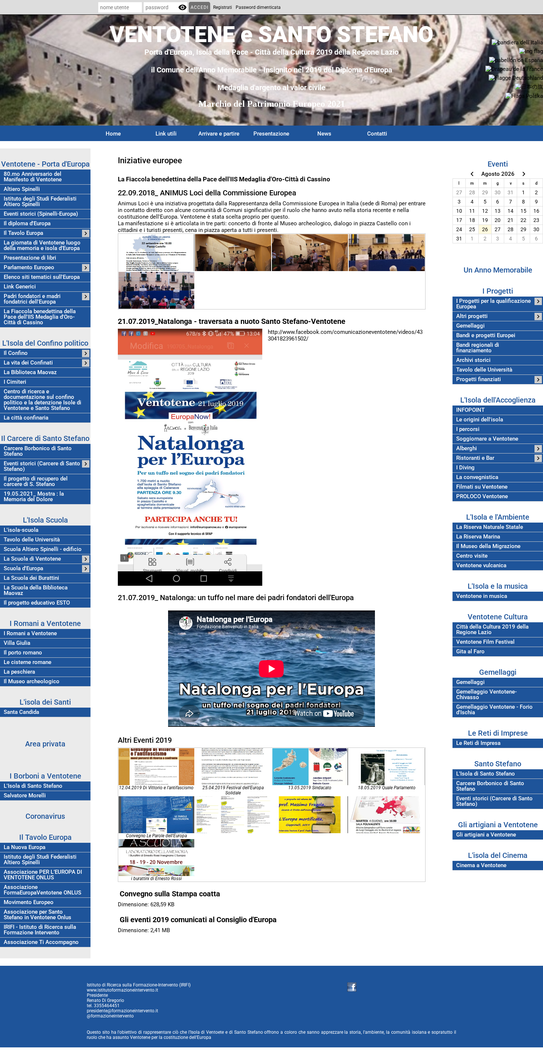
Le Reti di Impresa (478, 743)
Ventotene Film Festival (485, 642)
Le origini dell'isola (479, 419)
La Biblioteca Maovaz (30, 372)
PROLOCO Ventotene (482, 496)
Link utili (166, 133)
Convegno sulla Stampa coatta (170, 893)
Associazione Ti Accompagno (41, 942)
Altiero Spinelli (22, 189)
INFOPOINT (470, 410)
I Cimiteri (15, 382)
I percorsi (467, 429)
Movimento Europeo (29, 902)
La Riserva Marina (478, 537)
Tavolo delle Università (32, 540)
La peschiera (19, 672)
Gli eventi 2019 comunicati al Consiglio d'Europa (198, 919)
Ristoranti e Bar (475, 458)
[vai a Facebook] (351, 986)
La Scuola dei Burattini (31, 578)
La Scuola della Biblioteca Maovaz (36, 590)
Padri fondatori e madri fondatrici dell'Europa (32, 299)
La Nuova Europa (24, 847)
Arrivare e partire (218, 133)
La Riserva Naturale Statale (489, 527)
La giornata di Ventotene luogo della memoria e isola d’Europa (42, 245)
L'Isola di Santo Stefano (33, 786)
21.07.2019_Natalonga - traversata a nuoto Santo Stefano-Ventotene (231, 321)
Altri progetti (472, 316)
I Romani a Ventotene (30, 633)
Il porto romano (23, 653)
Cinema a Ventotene (481, 865)
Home (113, 133)
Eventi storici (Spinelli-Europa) (41, 214)
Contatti (377, 133)
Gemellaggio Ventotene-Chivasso (486, 694)
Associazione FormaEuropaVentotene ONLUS (42, 890)
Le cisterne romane (27, 662)
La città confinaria (26, 418)
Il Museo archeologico (31, 681)
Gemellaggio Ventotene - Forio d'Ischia (494, 709)
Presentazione (271, 133)
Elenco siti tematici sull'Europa (42, 277)
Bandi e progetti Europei (485, 335)
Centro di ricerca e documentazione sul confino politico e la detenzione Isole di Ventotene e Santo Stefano (42, 400)
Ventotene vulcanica (481, 565)
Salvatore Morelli (25, 795)
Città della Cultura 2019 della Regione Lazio (492, 629)
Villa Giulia (17, 643)
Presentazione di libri (30, 258)
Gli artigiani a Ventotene (486, 835)
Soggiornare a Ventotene (487, 439)
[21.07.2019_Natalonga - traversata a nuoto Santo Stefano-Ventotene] (190, 457)
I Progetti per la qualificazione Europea (493, 303)
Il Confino (16, 353)
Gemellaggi (470, 326)
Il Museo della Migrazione (488, 546)
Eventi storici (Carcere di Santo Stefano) (42, 466)
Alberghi (466, 448)
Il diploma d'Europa (27, 223)
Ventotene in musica (481, 596)
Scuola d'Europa (23, 568)
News (324, 133)
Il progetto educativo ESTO (37, 603)
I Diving (465, 468)
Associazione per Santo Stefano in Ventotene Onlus (37, 914)
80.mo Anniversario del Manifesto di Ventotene (33, 176)
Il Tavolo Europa (23, 233)
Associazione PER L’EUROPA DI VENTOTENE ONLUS (43, 874)
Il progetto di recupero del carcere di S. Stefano (36, 481)
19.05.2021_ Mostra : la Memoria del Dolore (34, 496)
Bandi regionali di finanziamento (477, 347)
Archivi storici (473, 360)
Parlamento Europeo (29, 267)
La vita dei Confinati (28, 363)
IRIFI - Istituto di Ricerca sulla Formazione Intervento (40, 929)
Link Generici (20, 287)
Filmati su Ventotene (482, 487)
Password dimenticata (258, 7)
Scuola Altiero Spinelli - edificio (43, 549)
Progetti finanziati (478, 379)
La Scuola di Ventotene (32, 559)
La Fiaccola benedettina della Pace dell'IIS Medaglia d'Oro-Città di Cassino (40, 317)
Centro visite (472, 556)
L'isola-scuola (21, 530)
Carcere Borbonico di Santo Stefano (38, 451)
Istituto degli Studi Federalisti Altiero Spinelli (40, 201)
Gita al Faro (470, 651)
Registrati (222, 7)
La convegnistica (477, 477)
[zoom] (157, 252)
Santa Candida (21, 712)
